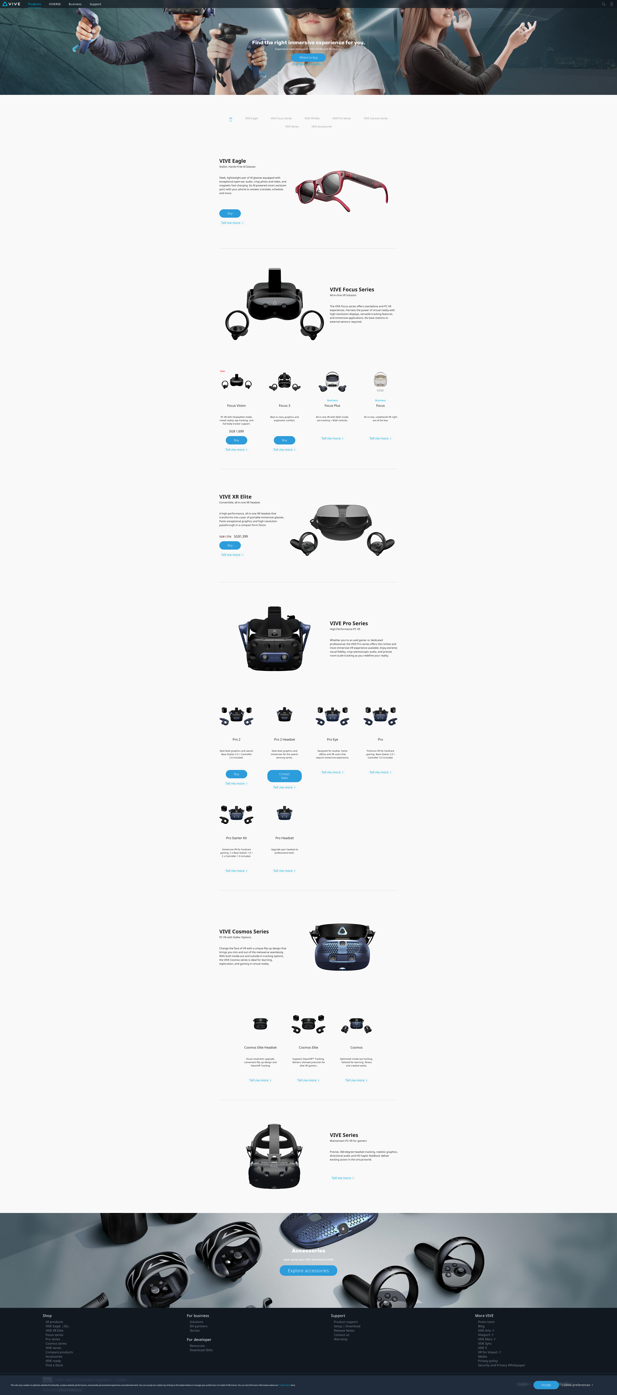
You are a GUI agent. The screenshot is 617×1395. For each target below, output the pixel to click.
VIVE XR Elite (312, 118)
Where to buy (308, 57)
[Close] (604, 4)
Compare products (307, 64)
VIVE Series (292, 126)
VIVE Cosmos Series (376, 118)
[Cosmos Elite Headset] (260, 1023)
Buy (230, 213)
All (230, 118)
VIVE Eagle (251, 118)
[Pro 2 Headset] (284, 715)
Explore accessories (308, 1270)
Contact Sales (284, 776)
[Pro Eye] (332, 715)
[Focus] (380, 381)
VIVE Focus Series (281, 118)
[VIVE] (11, 4)
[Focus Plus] (332, 381)
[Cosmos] (356, 1023)
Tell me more (230, 223)
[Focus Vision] (236, 381)
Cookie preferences (576, 1385)
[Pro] (380, 715)
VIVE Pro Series (341, 118)
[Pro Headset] (284, 814)
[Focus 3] (284, 381)
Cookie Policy (284, 1385)
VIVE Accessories (322, 126)
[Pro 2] (236, 715)
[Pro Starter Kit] (236, 814)
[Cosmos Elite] (308, 1023)
